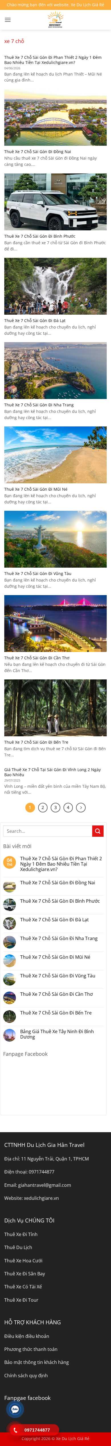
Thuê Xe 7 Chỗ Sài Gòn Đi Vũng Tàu (37, 573)
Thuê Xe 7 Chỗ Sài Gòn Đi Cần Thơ (36, 657)
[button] (7, 20)
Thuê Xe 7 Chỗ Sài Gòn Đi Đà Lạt (34, 320)
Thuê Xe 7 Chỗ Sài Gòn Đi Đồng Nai (37, 151)
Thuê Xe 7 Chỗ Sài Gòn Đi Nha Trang (39, 404)
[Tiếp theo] (81, 807)
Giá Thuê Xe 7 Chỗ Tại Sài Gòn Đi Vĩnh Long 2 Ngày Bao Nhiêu (52, 772)
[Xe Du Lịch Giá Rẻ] (55, 20)
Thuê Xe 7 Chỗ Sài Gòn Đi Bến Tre (36, 742)
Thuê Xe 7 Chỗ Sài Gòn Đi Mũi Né (35, 489)
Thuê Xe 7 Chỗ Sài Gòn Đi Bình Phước (39, 236)
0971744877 (41, 1172)
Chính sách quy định (26, 1375)
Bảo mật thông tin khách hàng (36, 1362)
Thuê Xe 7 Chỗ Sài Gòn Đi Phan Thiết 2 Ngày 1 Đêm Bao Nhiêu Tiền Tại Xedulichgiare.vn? (53, 60)
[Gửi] (98, 830)
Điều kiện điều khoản (26, 1336)
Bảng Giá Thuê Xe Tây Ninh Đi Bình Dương (57, 1034)
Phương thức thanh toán (30, 1349)
